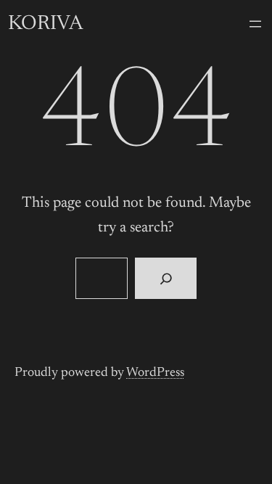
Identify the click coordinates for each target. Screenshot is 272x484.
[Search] (166, 279)
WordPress (155, 373)
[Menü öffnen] (255, 24)
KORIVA (45, 24)
